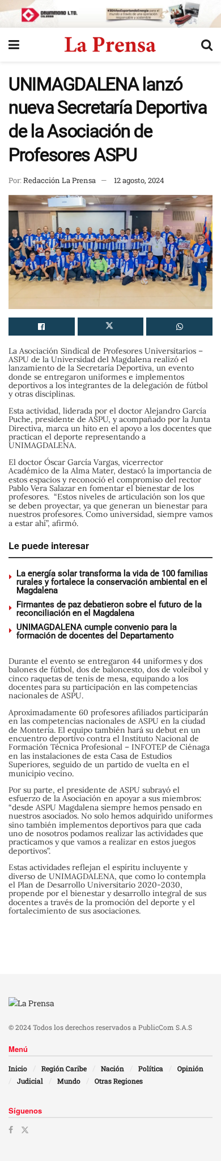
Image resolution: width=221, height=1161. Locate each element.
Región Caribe (64, 1068)
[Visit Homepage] (110, 44)
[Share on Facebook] (41, 327)
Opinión (190, 1068)
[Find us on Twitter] (25, 1130)
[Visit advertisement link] (110, 14)
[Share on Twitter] (111, 327)
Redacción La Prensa (59, 180)
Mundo (68, 1080)
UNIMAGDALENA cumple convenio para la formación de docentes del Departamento (96, 631)
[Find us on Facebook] (10, 1130)
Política (150, 1068)
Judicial (30, 1080)
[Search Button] (206, 45)
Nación (112, 1068)
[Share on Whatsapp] (179, 327)
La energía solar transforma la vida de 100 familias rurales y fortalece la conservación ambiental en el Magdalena (112, 581)
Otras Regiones (119, 1080)
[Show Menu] (13, 45)
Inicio (17, 1068)
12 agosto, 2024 (139, 180)
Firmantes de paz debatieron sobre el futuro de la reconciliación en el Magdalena (109, 608)
